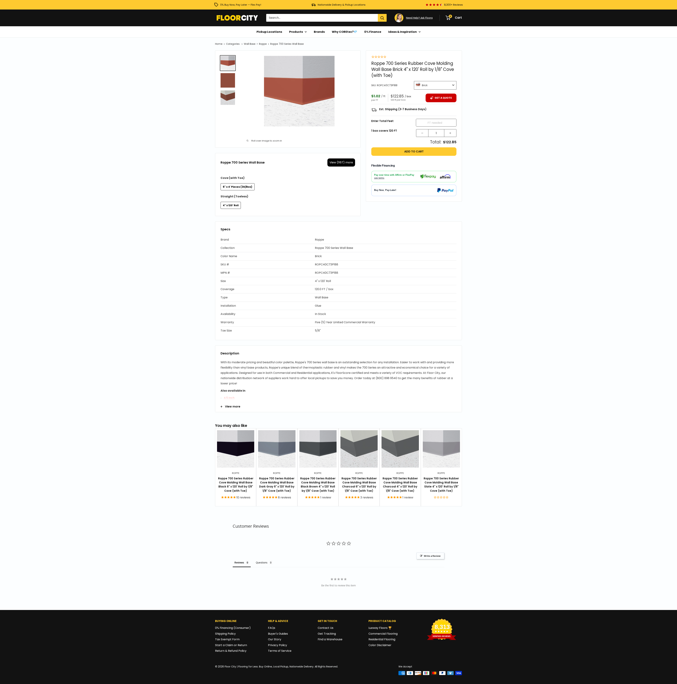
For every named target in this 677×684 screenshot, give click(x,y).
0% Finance (372, 32)
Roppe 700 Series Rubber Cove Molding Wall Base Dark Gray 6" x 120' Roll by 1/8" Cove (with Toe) (276, 485)
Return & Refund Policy (230, 651)
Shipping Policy (225, 634)
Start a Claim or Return (231, 645)
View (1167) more (341, 162)
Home (218, 44)
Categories (233, 44)
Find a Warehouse (330, 639)
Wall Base (249, 44)
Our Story (274, 639)
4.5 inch (229, 398)
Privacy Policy (277, 645)
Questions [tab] (261, 562)
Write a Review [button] (432, 555)
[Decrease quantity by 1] (422, 133)
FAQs (271, 628)
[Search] (382, 18)
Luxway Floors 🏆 (380, 628)
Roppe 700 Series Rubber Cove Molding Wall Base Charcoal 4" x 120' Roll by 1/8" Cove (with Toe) (400, 485)
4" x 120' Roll (231, 205)
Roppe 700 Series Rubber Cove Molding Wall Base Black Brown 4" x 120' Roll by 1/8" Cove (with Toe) (318, 485)
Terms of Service (279, 651)
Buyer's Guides (278, 634)
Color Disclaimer (379, 645)
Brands (319, 32)
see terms (379, 177)
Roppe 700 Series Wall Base (287, 44)
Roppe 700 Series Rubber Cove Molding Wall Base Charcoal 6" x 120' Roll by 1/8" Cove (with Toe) (359, 485)
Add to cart (414, 151)
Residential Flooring (381, 639)
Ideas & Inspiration (402, 32)
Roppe (263, 44)
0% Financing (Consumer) (233, 628)
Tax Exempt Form (227, 639)
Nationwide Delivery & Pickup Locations (341, 5)
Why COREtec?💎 (344, 32)
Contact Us (325, 628)
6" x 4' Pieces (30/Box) (237, 187)
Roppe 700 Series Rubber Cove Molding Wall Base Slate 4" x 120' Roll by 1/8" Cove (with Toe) (441, 485)
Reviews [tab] (239, 562)
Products (296, 32)
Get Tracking (327, 634)
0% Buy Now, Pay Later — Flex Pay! (240, 5)
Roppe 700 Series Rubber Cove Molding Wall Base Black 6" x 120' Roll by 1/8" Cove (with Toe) (235, 485)
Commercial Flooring (383, 634)
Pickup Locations (269, 32)
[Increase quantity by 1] (450, 133)
